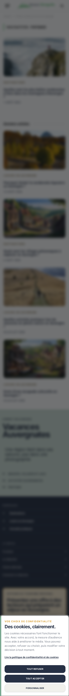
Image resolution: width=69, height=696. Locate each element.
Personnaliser (35, 688)
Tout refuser (35, 669)
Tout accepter (35, 678)
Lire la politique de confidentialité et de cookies (32, 657)
